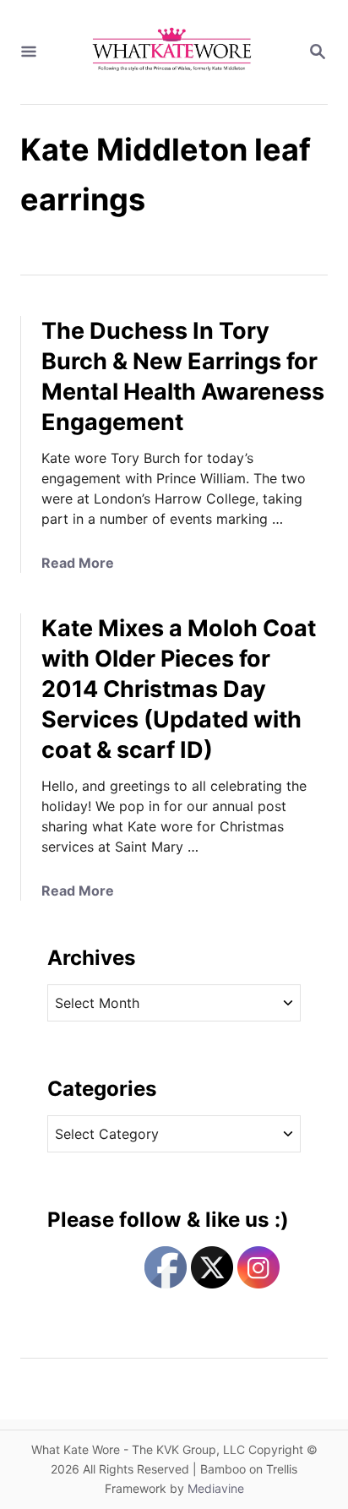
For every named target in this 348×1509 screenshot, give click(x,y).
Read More (77, 562)
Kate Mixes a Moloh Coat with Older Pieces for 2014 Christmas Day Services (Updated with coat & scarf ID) (178, 689)
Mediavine (216, 1488)
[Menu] (28, 52)
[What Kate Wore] (172, 52)
